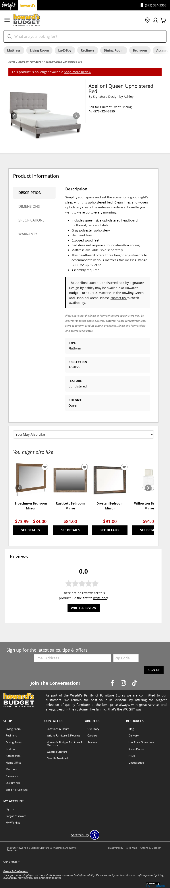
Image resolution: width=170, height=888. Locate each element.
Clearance (12, 776)
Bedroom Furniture (29, 61)
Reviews (92, 742)
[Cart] (163, 20)
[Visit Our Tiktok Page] (134, 683)
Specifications (31, 220)
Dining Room (114, 50)
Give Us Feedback (58, 758)
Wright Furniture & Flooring (63, 735)
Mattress (14, 50)
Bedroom (140, 50)
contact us (118, 298)
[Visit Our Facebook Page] (113, 683)
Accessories (13, 756)
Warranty (27, 233)
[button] (7, 20)
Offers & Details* (151, 848)
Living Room (39, 50)
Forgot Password (16, 816)
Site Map (131, 848)
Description (30, 192)
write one (100, 598)
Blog (131, 729)
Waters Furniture (57, 752)
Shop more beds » (77, 72)
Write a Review (83, 608)
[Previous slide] (18, 488)
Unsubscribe (136, 762)
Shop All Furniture (17, 790)
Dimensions (29, 206)
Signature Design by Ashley (113, 96)
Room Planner (137, 749)
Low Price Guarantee (141, 742)
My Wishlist (13, 822)
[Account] (155, 20)
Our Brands (13, 783)
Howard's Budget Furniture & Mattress (65, 743)
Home (11, 61)
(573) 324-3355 (104, 111)
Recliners (88, 50)
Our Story (93, 729)
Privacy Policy (115, 848)
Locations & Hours (58, 729)
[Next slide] (148, 488)
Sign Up (154, 670)
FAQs (131, 756)
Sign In (10, 809)
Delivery (133, 735)
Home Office (13, 762)
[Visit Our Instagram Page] (124, 683)
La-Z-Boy (64, 50)
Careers (92, 735)
